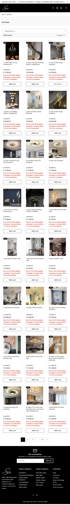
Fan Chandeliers (24, 482)
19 (42, 439)
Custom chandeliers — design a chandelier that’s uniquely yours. (39, 2)
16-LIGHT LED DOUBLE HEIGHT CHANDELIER (10, 112)
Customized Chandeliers (26, 475)
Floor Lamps (40, 482)
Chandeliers (22, 473)
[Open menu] (66, 8)
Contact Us (56, 475)
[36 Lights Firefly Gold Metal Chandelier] (58, 296)
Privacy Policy (57, 485)
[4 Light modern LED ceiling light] (35, 345)
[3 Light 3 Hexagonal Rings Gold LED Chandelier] (35, 198)
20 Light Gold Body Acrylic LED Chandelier (11, 161)
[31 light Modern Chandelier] (12, 296)
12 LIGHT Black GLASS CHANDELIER (10, 63)
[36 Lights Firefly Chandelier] (35, 296)
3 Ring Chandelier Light (56, 258)
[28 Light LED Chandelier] (58, 149)
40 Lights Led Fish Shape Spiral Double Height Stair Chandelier (56, 358)
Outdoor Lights (40, 478)
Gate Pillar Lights (41, 473)
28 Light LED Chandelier (56, 160)
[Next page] (47, 440)
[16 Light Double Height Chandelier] (58, 51)
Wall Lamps (39, 485)
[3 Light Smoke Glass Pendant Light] (35, 247)
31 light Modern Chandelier (11, 307)
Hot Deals (9, 14)
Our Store (56, 478)
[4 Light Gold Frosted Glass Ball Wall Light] (12, 345)
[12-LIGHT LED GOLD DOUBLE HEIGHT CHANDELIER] (35, 51)
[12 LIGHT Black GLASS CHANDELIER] (12, 51)
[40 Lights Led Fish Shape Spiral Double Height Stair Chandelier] (58, 345)
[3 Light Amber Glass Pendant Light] (58, 198)
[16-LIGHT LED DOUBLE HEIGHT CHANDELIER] (12, 100)
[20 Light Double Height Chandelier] (58, 100)
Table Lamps (23, 487)
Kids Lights (39, 475)
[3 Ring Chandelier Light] (58, 247)
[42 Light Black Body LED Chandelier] (12, 396)
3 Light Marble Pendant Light (12, 258)
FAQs (54, 473)
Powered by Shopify (42, 501)
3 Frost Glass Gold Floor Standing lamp (10, 210)
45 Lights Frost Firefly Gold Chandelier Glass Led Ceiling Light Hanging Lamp (34, 409)
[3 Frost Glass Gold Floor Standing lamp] (12, 198)
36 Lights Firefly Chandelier (34, 307)
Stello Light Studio (31, 501)
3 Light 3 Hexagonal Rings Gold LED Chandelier (34, 210)
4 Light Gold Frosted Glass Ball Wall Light (11, 357)
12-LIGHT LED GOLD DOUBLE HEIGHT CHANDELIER (35, 63)
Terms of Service (58, 487)
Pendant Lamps (40, 480)
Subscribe (48, 461)
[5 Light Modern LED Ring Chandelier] (58, 396)
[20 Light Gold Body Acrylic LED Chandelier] (12, 149)
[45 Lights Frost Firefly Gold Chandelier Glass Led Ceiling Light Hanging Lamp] (35, 396)
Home (3, 14)
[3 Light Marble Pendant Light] (12, 247)
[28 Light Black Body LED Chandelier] (35, 149)
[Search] (53, 8)
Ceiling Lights (23, 485)
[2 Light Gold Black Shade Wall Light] (35, 100)
